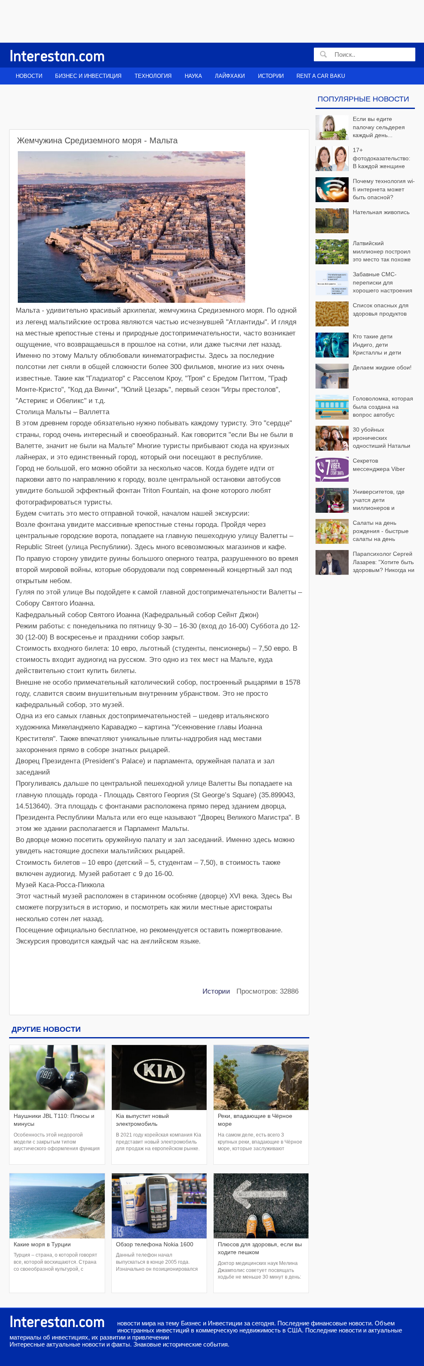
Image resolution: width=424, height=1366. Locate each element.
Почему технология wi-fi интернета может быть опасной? (384, 189)
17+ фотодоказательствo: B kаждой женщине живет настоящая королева (363, 159)
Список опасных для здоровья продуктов (381, 309)
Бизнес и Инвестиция (88, 76)
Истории (271, 76)
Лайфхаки (230, 76)
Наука (193, 76)
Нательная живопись (381, 212)
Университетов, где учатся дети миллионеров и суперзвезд (379, 500)
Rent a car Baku (320, 76)
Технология (153, 76)
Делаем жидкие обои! (382, 367)
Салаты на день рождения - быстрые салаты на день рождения (381, 531)
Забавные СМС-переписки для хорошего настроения (382, 282)
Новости (29, 76)
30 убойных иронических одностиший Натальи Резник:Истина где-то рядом (363, 438)
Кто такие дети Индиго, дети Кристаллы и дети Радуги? (377, 345)
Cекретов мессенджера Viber (379, 464)
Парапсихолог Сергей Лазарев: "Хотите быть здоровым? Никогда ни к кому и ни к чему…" (383, 562)
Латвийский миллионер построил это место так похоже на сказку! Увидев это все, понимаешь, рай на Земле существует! (363, 252)
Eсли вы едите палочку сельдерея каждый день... (379, 127)
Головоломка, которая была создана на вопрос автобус (383, 406)
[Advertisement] (206, 20)
